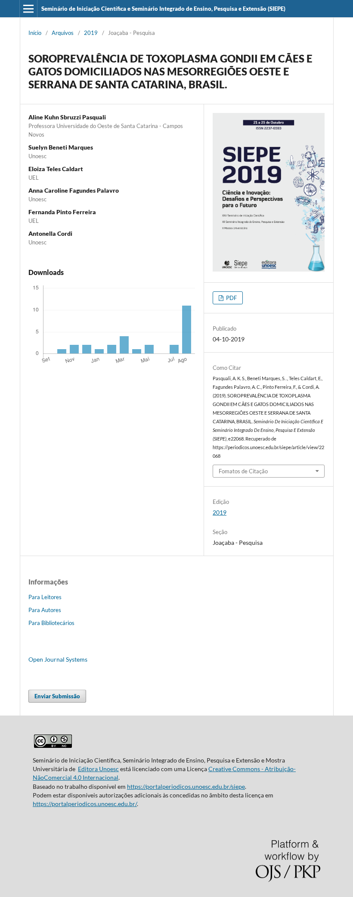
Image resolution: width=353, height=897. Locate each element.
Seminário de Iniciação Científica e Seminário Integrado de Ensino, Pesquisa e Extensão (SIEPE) (163, 8)
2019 (91, 32)
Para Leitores (45, 597)
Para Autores (44, 609)
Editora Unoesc (98, 768)
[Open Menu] (28, 8)
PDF (231, 297)
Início (34, 32)
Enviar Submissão (57, 696)
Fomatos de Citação (243, 471)
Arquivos (63, 32)
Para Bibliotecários (51, 622)
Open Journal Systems (57, 659)
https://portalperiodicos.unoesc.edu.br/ (85, 803)
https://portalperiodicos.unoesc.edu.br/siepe (186, 786)
